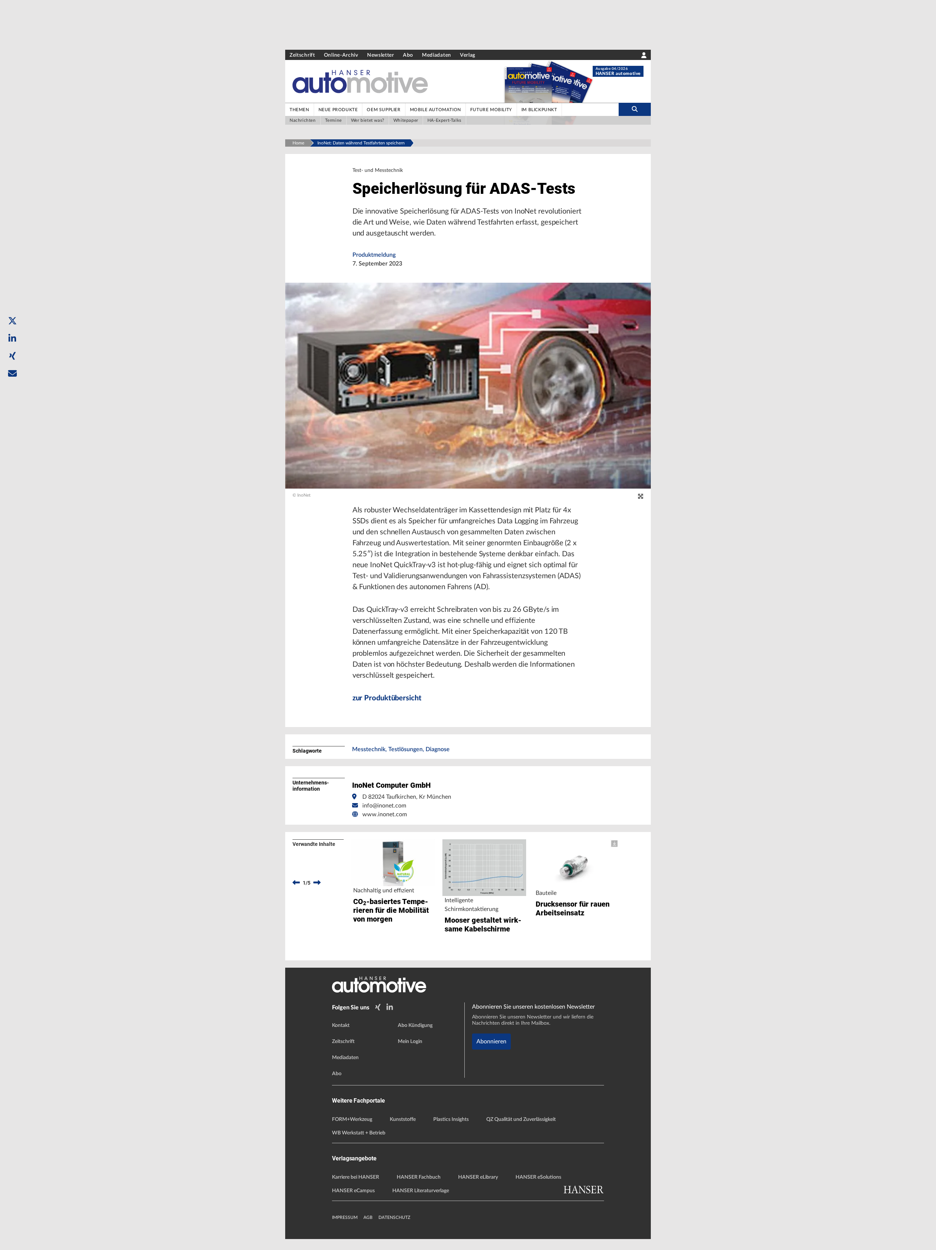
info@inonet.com (384, 806)
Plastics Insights (451, 1119)
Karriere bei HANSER (355, 1177)
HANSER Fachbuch (419, 1177)
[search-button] (635, 109)
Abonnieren (491, 1041)
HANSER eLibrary (478, 1177)
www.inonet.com (384, 814)
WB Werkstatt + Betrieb (358, 1133)
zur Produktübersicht (387, 698)
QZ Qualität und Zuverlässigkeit (521, 1119)
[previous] (296, 883)
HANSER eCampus (353, 1190)
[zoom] (641, 496)
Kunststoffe (403, 1119)
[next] (317, 883)
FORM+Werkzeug (352, 1119)
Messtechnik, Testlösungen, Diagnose (401, 749)
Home (298, 143)
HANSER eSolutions (538, 1177)
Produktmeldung (374, 255)
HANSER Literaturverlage (420, 1190)
